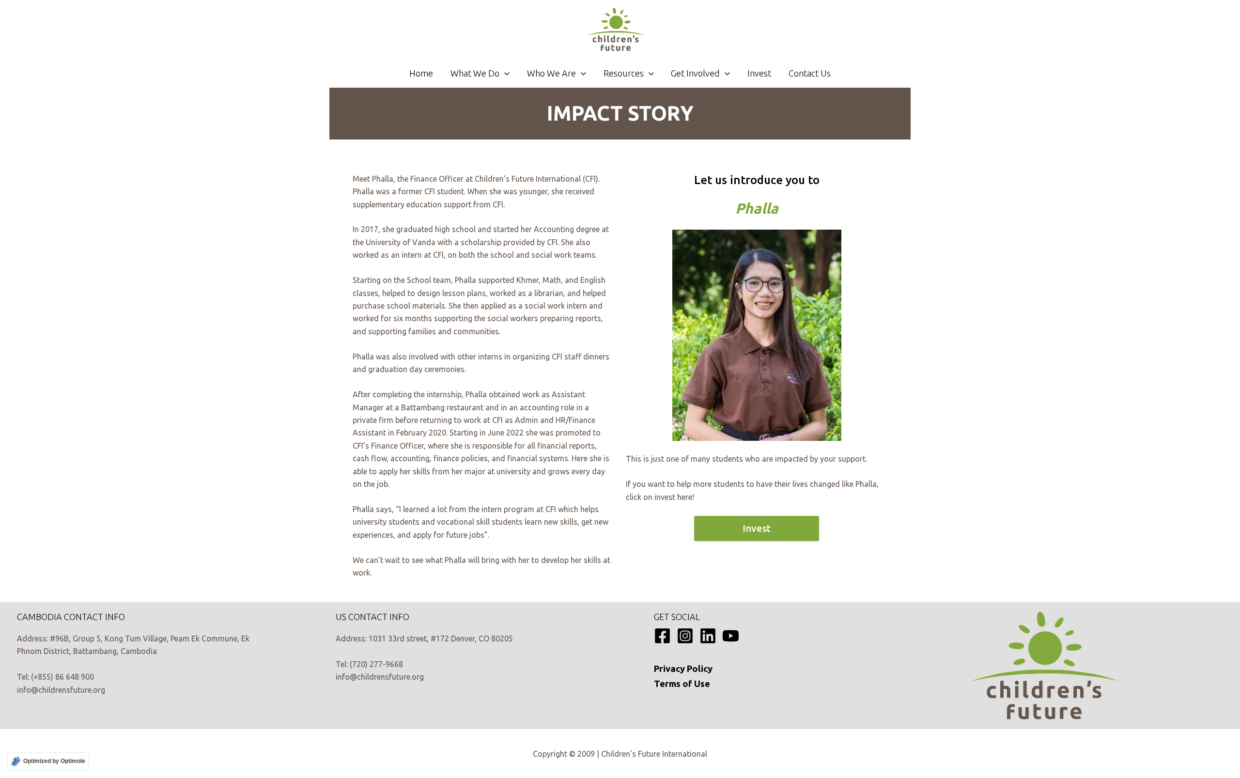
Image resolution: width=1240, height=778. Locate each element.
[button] (504, 73)
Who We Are (551, 73)
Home (421, 73)
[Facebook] (662, 635)
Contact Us (810, 73)
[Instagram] (685, 635)
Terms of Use (682, 684)
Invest (759, 73)
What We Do (474, 73)
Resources (624, 73)
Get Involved (695, 73)
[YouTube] (730, 635)
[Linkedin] (707, 635)
